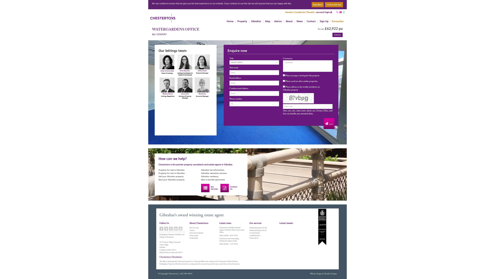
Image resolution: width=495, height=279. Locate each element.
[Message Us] (344, 12)
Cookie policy (193, 238)
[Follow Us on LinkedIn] (176, 228)
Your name (233, 68)
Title (231, 58)
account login (323, 12)
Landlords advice (254, 236)
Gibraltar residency (209, 176)
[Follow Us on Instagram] (171, 228)
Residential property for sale (258, 228)
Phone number (235, 99)
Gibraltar (256, 21)
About (289, 21)
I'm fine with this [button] (334, 5)
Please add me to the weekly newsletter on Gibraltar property (301, 88)
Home (230, 21)
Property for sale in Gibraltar (172, 170)
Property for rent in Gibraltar (172, 173)
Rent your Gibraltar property (171, 179)
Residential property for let (257, 230)
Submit (330, 124)
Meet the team (194, 228)
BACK (338, 35)
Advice (278, 21)
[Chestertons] (162, 20)
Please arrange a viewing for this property (302, 76)
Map (267, 21)
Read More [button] (317, 5)
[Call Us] (337, 12)
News (300, 21)
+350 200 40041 (186, 274)
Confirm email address (238, 88)
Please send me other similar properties (301, 81)
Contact (311, 21)
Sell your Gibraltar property (171, 176)
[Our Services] (205, 188)
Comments (287, 58)
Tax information (254, 233)
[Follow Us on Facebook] (161, 228)
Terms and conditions (196, 233)
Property (242, 21)
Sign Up (324, 21)
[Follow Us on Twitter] (166, 228)
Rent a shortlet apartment (213, 179)
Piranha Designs (330, 274)
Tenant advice (253, 238)
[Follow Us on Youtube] (181, 228)
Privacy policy (193, 236)
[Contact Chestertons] (224, 188)
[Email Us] (340, 12)
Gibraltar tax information (212, 170)
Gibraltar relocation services (214, 173)
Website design (315, 274)
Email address (235, 78)
